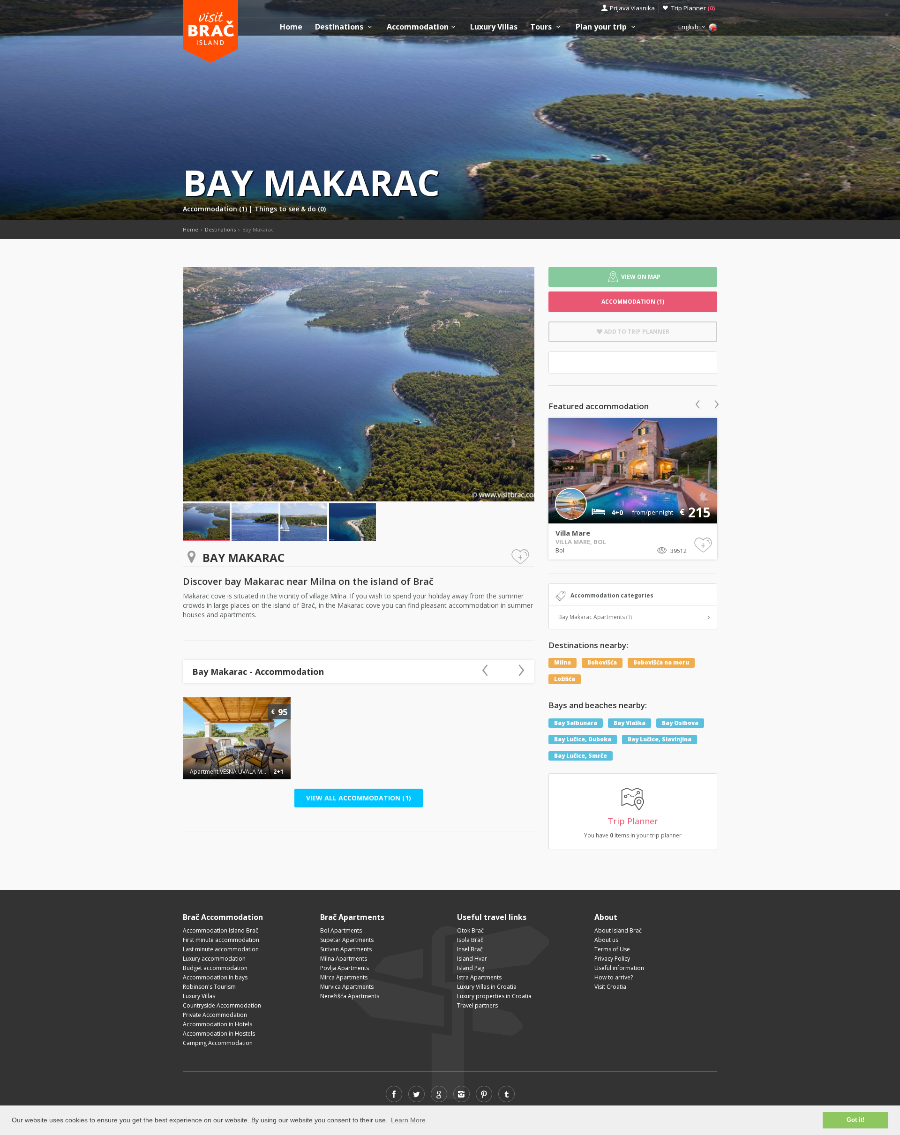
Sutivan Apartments (346, 949)
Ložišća (564, 679)
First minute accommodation (221, 940)
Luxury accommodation (214, 959)
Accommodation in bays (215, 977)
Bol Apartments (341, 930)
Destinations (340, 27)
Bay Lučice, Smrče (580, 756)
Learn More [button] (408, 1120)
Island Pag (470, 968)
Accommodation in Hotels (217, 1024)
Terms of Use (612, 949)
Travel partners (477, 1005)
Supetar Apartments (347, 940)
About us (606, 940)
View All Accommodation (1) (358, 797)
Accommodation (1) (216, 208)
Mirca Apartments (344, 977)
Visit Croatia (610, 987)
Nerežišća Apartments (349, 996)
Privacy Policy (612, 959)
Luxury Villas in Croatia (487, 987)
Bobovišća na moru (661, 662)
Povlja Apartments (344, 968)
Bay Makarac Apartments (595, 617)
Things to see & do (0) (290, 208)
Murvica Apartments (347, 987)
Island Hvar (472, 959)
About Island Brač (618, 930)
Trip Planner (693, 8)
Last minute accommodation (221, 949)
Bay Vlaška (629, 723)
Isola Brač (470, 940)
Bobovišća (602, 662)
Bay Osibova (680, 723)
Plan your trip (602, 27)
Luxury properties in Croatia (494, 996)
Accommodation (418, 27)
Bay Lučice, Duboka (582, 739)
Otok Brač (470, 930)
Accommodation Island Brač (220, 930)
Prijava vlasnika (632, 8)
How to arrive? (613, 977)
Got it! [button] (855, 1120)
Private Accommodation (215, 1015)
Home (291, 27)
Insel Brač (470, 949)
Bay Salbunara (575, 723)
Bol (559, 550)
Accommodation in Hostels (219, 1034)
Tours (542, 27)
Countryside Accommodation (222, 1005)
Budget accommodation (215, 968)
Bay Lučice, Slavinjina (659, 739)
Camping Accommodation (218, 1043)
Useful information (619, 968)
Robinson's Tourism (209, 987)
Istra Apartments (479, 977)
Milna (562, 662)
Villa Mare (572, 533)
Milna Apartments (343, 959)
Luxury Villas (494, 27)
